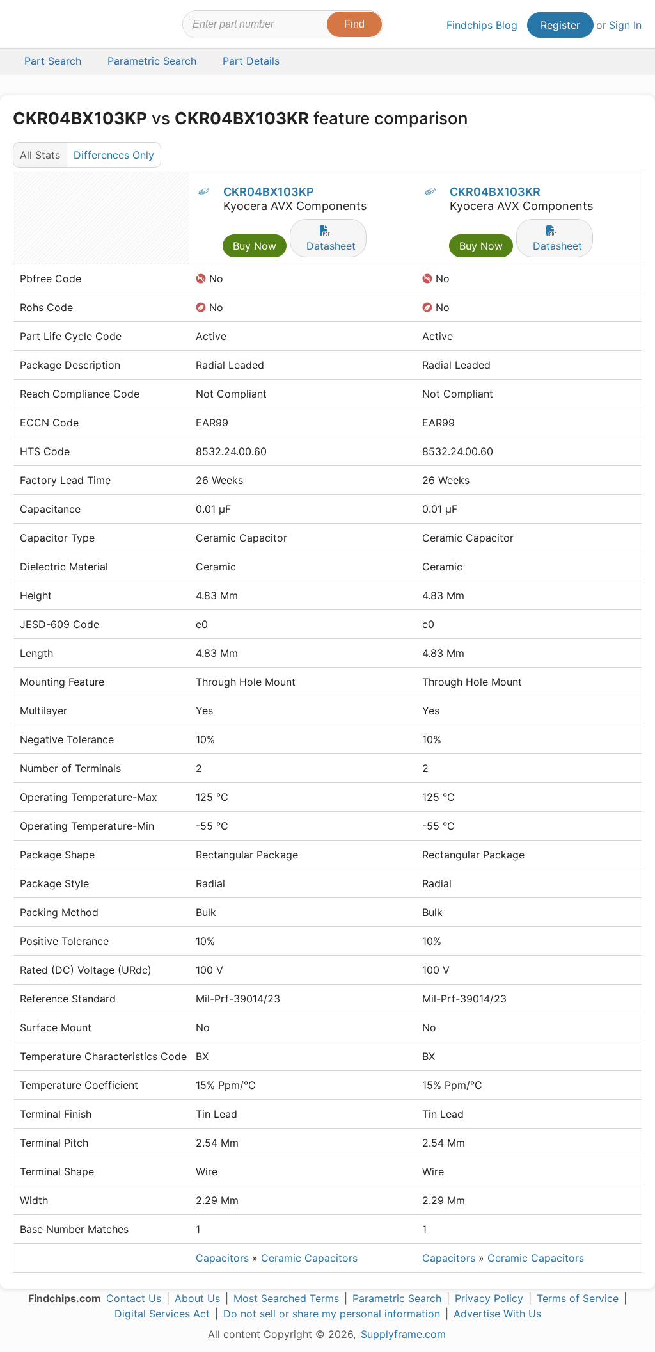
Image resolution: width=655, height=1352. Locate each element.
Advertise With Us (497, 1313)
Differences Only (114, 155)
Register (560, 25)
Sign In (625, 25)
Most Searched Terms (286, 1298)
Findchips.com (55, 26)
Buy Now (254, 245)
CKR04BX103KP (268, 191)
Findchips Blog (481, 25)
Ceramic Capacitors (309, 1257)
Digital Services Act (162, 1313)
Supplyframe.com (403, 1334)
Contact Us (133, 1298)
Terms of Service (578, 1298)
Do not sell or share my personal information (331, 1313)
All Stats (40, 155)
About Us (197, 1298)
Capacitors (222, 1257)
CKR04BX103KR (495, 191)
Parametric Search (396, 1298)
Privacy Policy (489, 1298)
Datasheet (331, 245)
